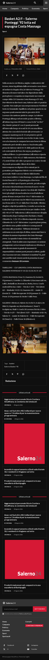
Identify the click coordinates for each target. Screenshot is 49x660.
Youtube (34, 649)
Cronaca (7, 405)
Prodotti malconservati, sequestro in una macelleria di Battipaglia (22, 482)
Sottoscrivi (40, 609)
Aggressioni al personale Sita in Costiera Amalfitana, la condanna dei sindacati (22, 400)
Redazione (10, 381)
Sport (4, 31)
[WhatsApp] (23, 75)
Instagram (34, 645)
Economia (8, 419)
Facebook (10, 645)
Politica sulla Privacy (25, 614)
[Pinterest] (17, 75)
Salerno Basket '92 (11, 367)
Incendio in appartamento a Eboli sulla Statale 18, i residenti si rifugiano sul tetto (24, 470)
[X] (12, 75)
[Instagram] (28, 645)
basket (11, 363)
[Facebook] (6, 75)
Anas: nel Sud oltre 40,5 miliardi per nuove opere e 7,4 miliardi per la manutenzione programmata (22, 413)
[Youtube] (28, 649)
